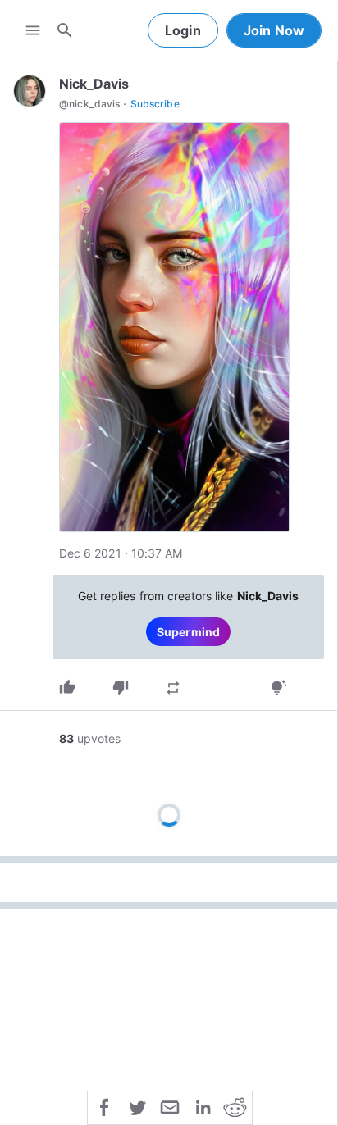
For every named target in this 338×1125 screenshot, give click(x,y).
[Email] (169, 1106)
